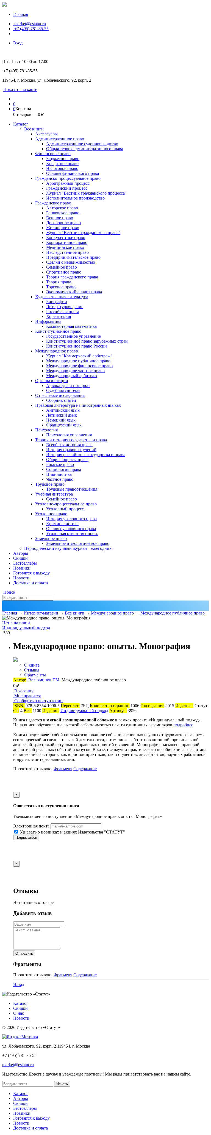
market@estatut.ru (29, 23)
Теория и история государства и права (71, 439)
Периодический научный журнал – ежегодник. (68, 548)
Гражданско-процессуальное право (68, 178)
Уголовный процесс (65, 509)
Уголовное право (51, 513)
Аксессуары (46, 134)
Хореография (58, 316)
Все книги (34, 129)
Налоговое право (62, 168)
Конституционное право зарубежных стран (87, 341)
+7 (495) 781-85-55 (31, 28)
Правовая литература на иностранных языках (78, 405)
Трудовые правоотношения (71, 489)
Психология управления (69, 435)
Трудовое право (50, 484)
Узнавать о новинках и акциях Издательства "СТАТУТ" (72, 832)
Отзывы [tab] (31, 670)
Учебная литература (54, 494)
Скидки (20, 558)
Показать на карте (20, 89)
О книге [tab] (32, 665)
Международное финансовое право (79, 365)
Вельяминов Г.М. (44, 680)
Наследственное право (67, 252)
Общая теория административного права (84, 148)
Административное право (59, 138)
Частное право (59, 479)
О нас (18, 1013)
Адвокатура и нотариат (68, 385)
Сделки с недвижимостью (70, 262)
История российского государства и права (85, 454)
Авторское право (62, 208)
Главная (20, 14)
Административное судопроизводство (82, 143)
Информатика (48, 321)
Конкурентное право (65, 237)
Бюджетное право (62, 158)
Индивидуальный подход (26, 627)
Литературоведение (64, 306)
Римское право (60, 464)
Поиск (8, 592)
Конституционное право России (76, 346)
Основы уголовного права (71, 528)
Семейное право (61, 267)
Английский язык (63, 410)
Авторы (20, 553)
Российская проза (62, 311)
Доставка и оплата (30, 583)
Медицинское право (65, 247)
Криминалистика (62, 523)
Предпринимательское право (73, 257)
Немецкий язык (61, 420)
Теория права (58, 282)
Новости (21, 578)
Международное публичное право (78, 361)
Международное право (56, 351)
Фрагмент (63, 768)
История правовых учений (71, 449)
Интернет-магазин (41, 613)
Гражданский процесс (66, 188)
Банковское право (62, 212)
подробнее (183, 724)
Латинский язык (61, 415)
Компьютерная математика (71, 326)
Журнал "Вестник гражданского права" (83, 232)
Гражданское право (53, 203)
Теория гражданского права (72, 277)
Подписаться (26, 837)
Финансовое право (53, 153)
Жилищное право (62, 227)
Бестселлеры (25, 563)
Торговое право (61, 287)
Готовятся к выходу (31, 573)
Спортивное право (63, 272)
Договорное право (63, 222)
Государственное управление (73, 336)
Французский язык (64, 425)
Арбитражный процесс (68, 183)
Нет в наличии (16, 623)
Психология (46, 430)
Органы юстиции (51, 380)
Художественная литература (61, 296)
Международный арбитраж (71, 375)
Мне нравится (27, 695)
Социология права (63, 469)
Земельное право (51, 538)
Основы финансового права (72, 173)
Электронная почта (31, 826)
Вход (18, 43)
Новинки (21, 568)
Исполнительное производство (75, 198)
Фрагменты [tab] (35, 675)
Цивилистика (59, 474)
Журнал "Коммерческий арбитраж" (79, 356)
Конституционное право (58, 331)
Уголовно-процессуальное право (66, 504)
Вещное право (59, 217)
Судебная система (63, 390)
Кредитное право (62, 163)
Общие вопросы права (67, 459)
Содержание (85, 768)
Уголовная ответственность (72, 533)
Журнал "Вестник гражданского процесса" (86, 193)
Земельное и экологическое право (77, 543)
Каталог (20, 124)
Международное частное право (75, 370)
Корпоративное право (66, 242)
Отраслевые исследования (60, 395)
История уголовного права (71, 518)
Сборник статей (61, 400)
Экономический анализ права (74, 291)
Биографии (56, 301)
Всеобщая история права (69, 444)
